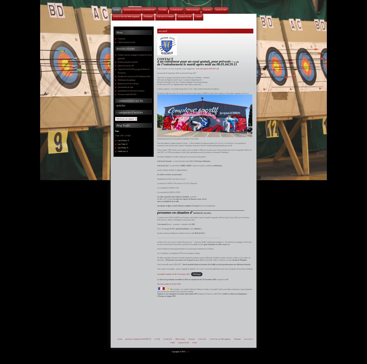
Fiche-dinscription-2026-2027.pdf (207, 69)
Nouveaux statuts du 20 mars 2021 (169, 284)
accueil (116, 10)
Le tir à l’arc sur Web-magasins (126, 16)
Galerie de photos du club (126, 42)
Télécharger (197, 274)
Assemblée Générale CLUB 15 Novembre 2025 (173, 274)
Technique (148, 16)
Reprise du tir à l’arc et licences (128, 84)
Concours (207, 10)
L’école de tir (176, 10)
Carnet (198, 16)
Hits (122, 136)
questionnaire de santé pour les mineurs (131, 91)
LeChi (187, 352)
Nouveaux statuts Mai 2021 (127, 94)
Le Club (162, 10)
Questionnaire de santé (125, 87)
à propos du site (184, 16)
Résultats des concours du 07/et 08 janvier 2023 (134, 76)
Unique (128, 136)
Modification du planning (126, 80)
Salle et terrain (193, 10)
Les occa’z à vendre (165, 16)
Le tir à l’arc (221, 10)
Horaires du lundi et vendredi (128, 62)
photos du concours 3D (126, 66)
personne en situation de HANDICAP (139, 10)
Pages (118, 136)
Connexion (121, 39)
